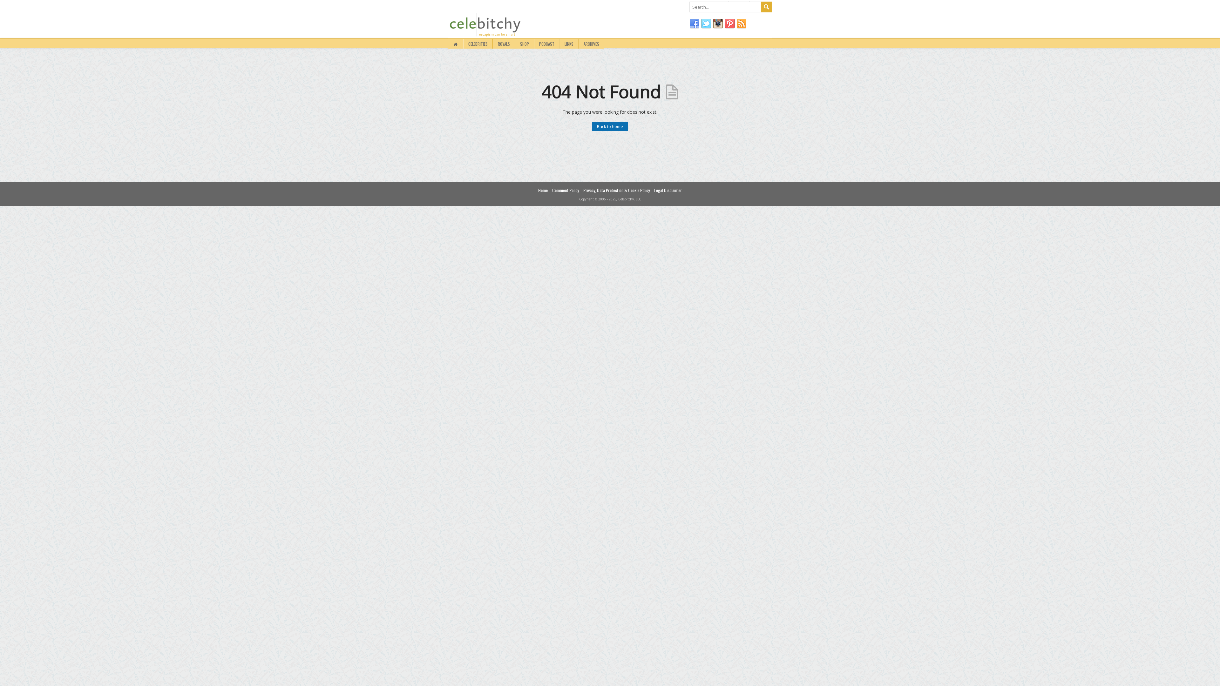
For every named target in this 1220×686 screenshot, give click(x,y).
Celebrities (478, 44)
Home (543, 190)
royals (504, 44)
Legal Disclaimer (668, 190)
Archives (591, 44)
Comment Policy (565, 190)
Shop (524, 44)
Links (569, 44)
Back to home (610, 126)
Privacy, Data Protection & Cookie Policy (616, 190)
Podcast (546, 44)
